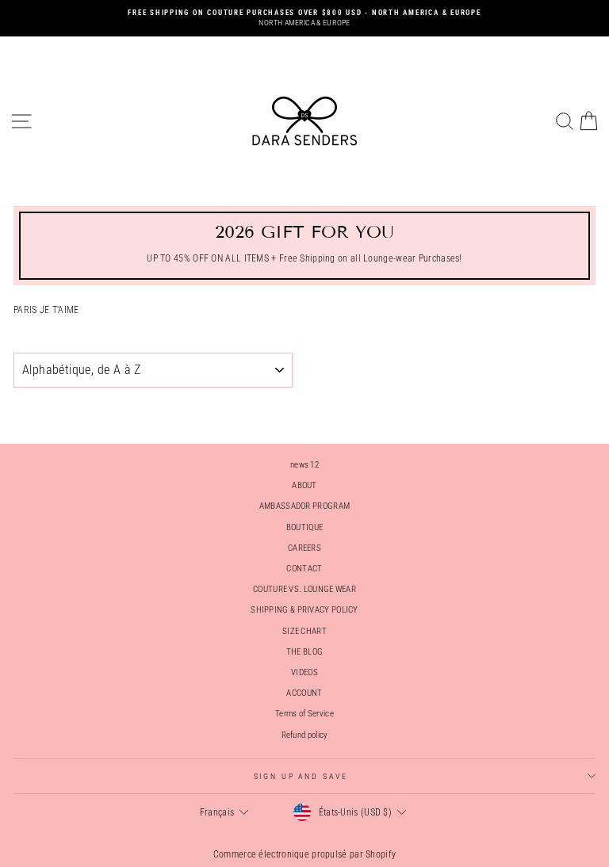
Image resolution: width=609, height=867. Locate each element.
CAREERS (304, 548)
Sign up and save (301, 776)
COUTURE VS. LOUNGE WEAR (304, 589)
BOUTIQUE (304, 527)
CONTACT (304, 568)
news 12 (304, 465)
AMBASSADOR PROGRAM (304, 506)
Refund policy (305, 735)
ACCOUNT (304, 693)
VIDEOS (304, 672)
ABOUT (304, 485)
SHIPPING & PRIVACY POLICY (304, 610)
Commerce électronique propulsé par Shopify (304, 854)
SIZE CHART (304, 631)
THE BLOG (304, 652)
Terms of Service (304, 713)
